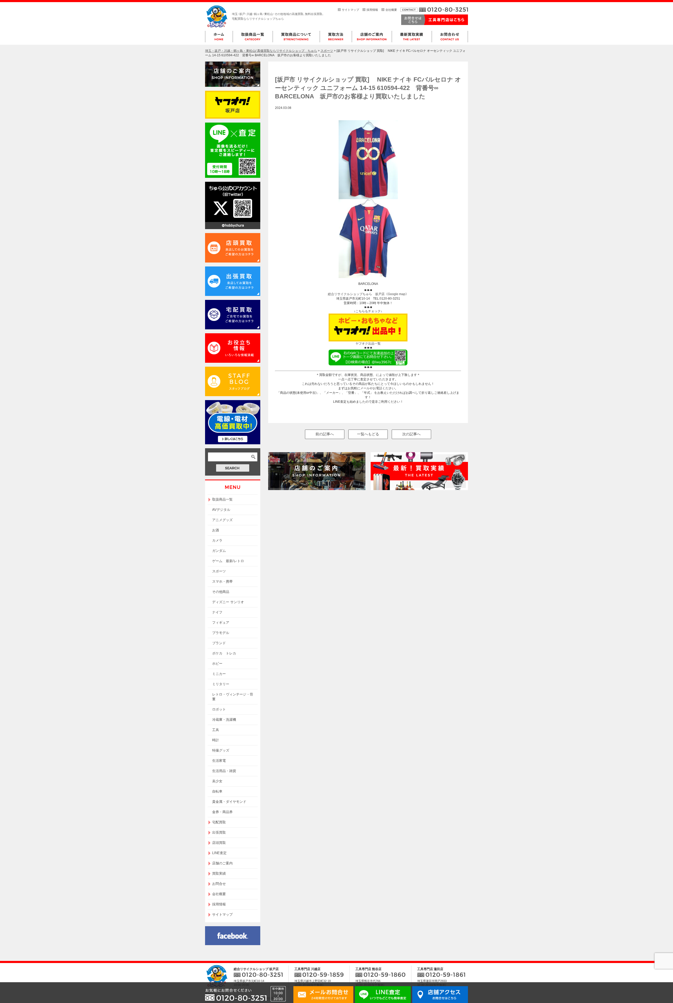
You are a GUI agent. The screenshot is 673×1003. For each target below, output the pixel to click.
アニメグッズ (222, 520)
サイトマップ (350, 9)
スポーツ (219, 571)
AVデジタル (221, 510)
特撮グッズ (220, 750)
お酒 (215, 530)
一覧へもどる (368, 434)
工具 (215, 730)
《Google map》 (397, 294)
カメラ (217, 540)
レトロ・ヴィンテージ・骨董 (232, 696)
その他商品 (220, 592)
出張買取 (219, 832)
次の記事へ (411, 434)
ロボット (219, 709)
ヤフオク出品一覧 (368, 343)
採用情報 (372, 9)
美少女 (217, 781)
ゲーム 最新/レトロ (228, 561)
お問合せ (219, 884)
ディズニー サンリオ (228, 602)
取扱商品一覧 (222, 499)
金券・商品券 (222, 812)
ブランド (219, 643)
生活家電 (219, 761)
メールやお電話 (371, 388)
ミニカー (219, 674)
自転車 (217, 791)
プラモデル (220, 633)
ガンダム (219, 551)
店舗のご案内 (222, 863)
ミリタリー (220, 684)
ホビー (217, 664)
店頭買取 (219, 843)
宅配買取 (219, 822)
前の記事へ (324, 434)
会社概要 (391, 9)
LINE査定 (219, 853)
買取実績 (219, 873)
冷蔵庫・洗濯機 (224, 720)
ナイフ (217, 612)
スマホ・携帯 (222, 581)
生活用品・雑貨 (224, 771)
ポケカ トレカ (224, 653)
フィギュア (220, 622)
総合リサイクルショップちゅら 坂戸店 (356, 294)
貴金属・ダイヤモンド (229, 802)
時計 (215, 740)
